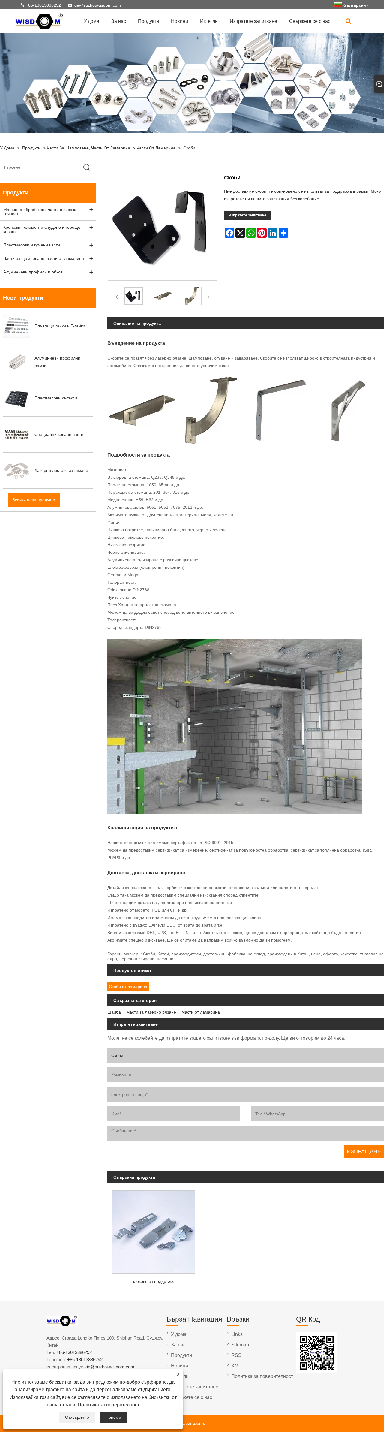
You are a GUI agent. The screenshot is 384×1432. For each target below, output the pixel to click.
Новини (179, 21)
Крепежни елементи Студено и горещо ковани (41, 229)
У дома (91, 21)
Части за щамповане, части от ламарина (88, 148)
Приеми (113, 1417)
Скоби (189, 148)
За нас (118, 21)
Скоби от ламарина (128, 986)
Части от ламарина (156, 148)
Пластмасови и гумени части (31, 245)
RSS (236, 1355)
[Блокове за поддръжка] (153, 1230)
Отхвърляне (77, 1417)
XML (236, 1365)
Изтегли (209, 21)
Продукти (148, 21)
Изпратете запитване (253, 21)
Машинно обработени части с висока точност (39, 211)
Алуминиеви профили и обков (33, 272)
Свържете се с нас (309, 21)
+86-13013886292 (43, 5)
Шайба (114, 1012)
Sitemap (240, 1344)
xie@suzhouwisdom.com (97, 5)
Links (237, 1334)
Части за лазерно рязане (151, 1012)
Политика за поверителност (109, 1404)
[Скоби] (133, 297)
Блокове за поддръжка (153, 1281)
